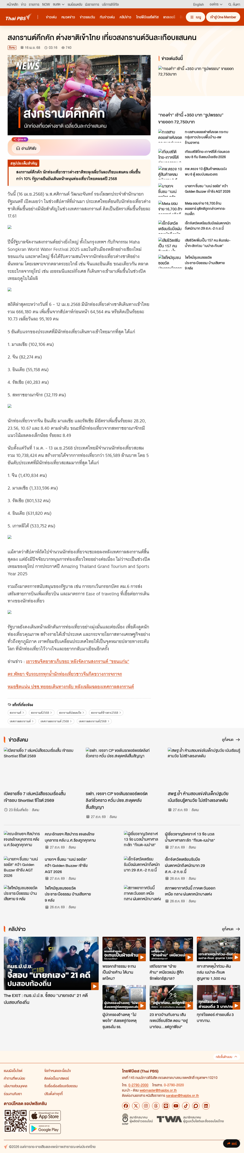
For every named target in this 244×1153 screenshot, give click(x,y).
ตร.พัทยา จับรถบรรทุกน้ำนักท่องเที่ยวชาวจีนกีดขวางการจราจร (65, 674)
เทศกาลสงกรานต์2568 (93, 721)
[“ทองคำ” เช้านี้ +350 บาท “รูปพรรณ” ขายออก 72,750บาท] (197, 88)
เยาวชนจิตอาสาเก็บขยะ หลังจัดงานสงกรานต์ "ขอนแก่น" (77, 661)
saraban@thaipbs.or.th (182, 1095)
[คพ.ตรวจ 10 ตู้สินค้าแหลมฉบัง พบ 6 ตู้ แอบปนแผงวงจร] (170, 172)
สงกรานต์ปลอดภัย (70, 712)
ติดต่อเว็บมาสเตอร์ (56, 1078)
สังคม (12, 48)
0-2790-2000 (138, 1084)
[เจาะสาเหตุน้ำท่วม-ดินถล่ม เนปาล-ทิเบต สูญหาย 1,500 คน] (218, 949)
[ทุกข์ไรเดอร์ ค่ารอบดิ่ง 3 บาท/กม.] (218, 997)
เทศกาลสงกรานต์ (20, 721)
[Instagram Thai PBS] (146, 1106)
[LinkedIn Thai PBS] (206, 1106)
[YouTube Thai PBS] (176, 1106)
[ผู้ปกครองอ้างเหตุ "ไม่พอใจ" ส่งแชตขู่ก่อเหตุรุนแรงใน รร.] (124, 997)
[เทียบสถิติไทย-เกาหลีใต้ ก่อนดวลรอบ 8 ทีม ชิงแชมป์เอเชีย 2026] (170, 155)
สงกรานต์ (15, 712)
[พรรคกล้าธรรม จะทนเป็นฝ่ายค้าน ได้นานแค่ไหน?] (124, 949)
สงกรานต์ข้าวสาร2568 (104, 712)
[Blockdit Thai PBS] (196, 1106)
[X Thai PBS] (136, 1106)
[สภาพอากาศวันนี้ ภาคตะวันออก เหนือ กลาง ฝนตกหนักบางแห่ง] (143, 895)
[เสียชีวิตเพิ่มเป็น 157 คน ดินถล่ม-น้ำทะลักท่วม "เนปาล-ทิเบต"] (170, 244)
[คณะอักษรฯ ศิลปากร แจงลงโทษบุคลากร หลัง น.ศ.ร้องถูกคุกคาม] (23, 841)
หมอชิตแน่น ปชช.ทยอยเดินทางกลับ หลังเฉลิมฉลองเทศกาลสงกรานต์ (71, 687)
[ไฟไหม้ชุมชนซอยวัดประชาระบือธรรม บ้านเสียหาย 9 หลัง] (170, 261)
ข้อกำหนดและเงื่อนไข (57, 1070)
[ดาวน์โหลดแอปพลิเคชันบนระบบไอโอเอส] (45, 1115)
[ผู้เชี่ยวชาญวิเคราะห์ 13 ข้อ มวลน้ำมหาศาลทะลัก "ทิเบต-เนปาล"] (143, 841)
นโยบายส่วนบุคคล (15, 1085)
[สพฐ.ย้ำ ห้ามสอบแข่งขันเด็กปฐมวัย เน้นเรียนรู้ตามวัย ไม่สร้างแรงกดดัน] (204, 768)
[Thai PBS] (19, 16)
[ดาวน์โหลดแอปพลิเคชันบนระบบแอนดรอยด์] (45, 1128)
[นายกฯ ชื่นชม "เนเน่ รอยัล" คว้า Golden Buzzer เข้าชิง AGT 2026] (170, 190)
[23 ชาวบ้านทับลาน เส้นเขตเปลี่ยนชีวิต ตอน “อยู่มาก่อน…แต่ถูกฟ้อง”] (171, 997)
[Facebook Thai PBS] (126, 1106)
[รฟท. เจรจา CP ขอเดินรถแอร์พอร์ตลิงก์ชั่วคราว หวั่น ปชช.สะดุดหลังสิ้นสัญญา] (122, 768)
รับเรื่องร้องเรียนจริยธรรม (60, 1085)
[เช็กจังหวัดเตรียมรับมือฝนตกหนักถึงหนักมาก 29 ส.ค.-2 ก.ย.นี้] (170, 227)
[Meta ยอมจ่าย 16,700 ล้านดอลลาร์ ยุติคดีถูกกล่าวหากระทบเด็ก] (170, 207)
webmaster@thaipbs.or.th (158, 1090)
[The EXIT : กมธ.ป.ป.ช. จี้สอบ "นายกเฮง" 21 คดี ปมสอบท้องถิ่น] (51, 963)
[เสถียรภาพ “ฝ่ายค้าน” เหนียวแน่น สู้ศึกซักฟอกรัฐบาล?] (171, 949)
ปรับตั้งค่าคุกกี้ (53, 1093)
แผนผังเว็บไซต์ (13, 1070)
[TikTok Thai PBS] (186, 1106)
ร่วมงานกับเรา (13, 1093)
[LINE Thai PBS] (166, 1106)
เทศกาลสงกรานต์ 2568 (55, 721)
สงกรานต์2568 (40, 712)
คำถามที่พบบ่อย (14, 1078)
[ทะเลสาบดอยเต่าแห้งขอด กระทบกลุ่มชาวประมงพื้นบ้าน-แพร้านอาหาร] (170, 135)
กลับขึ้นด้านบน (224, 1057)
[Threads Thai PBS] (156, 1106)
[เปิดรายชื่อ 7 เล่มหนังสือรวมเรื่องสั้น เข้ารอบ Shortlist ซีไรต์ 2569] (40, 768)
